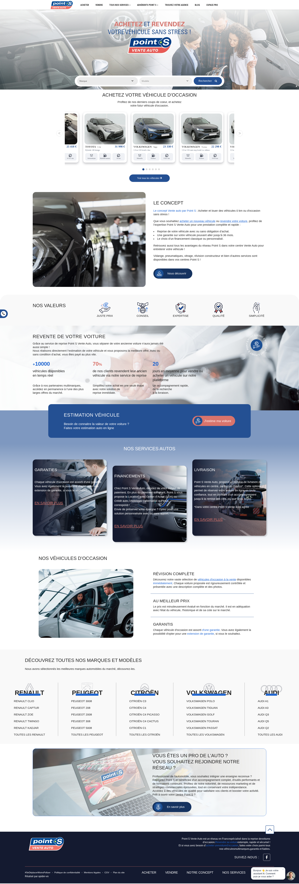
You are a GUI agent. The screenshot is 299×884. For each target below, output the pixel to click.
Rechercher (205, 81)
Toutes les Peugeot (87, 734)
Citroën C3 (137, 701)
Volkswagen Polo (200, 701)
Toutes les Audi (270, 734)
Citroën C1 (137, 728)
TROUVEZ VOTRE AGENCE (176, 5)
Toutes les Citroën (144, 734)
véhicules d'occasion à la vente (217, 579)
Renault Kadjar (26, 728)
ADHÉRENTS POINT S (147, 5)
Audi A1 (263, 701)
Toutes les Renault (29, 734)
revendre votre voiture (233, 221)
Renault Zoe (23, 714)
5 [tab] (155, 169)
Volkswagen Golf (200, 714)
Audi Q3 (263, 714)
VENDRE (99, 5)
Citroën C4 (137, 707)
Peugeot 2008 (81, 714)
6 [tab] (158, 169)
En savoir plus (49, 503)
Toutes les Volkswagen (205, 734)
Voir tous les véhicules (148, 178)
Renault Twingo (26, 721)
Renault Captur (26, 707)
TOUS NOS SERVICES (120, 5)
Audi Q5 (263, 721)
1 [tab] (142, 169)
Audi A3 (263, 707)
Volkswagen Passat (202, 728)
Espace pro (212, 5)
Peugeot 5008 (81, 728)
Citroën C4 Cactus (144, 721)
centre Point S (184, 794)
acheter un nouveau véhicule (197, 221)
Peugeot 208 (80, 707)
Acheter (149, 872)
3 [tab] (149, 169)
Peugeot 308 (80, 721)
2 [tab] (146, 169)
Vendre (171, 872)
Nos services (233, 872)
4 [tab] (152, 169)
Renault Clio (24, 701)
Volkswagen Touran (202, 721)
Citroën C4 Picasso (144, 714)
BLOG (197, 5)
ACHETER (84, 5)
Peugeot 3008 (81, 701)
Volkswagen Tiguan (202, 707)
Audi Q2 (263, 728)
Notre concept (200, 872)
